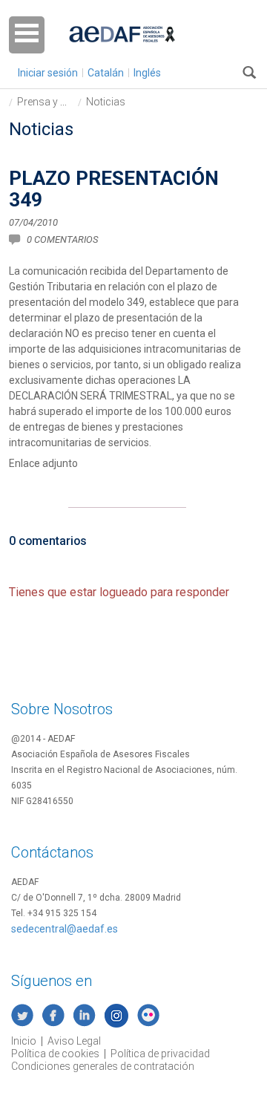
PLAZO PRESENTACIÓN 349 (114, 189)
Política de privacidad (160, 1053)
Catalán (106, 72)
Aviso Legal (74, 1041)
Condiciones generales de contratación (102, 1066)
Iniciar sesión (48, 72)
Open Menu (26, 34)
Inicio (23, 1041)
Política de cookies (55, 1053)
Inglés (147, 72)
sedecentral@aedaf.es (64, 929)
